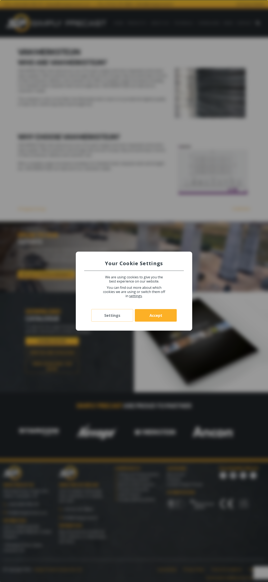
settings (135, 296)
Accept (155, 315)
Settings (112, 315)
